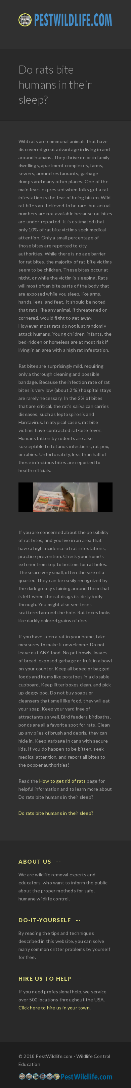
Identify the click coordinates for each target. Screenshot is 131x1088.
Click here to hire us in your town (54, 1007)
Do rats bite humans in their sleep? (55, 813)
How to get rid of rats (62, 781)
